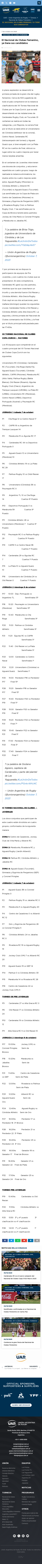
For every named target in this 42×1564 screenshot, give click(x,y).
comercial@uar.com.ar (21, 1446)
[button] (39, 3)
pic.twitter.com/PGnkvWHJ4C (21, 783)
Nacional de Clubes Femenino (20, 20)
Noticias (26, 1487)
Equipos (26, 1463)
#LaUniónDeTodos (27, 241)
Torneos (33, 18)
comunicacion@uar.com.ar (21, 1448)
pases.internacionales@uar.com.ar (21, 1451)
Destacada (7, 47)
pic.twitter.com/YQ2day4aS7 (20, 245)
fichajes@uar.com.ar (21, 1455)
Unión (5, 1463)
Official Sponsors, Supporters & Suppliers (21, 1384)
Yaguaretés (10, 1256)
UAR (31, 1254)
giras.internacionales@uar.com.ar (21, 1453)
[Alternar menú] (38, 10)
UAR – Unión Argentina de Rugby (15, 18)
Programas (28, 1493)
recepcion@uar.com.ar (21, 1444)
